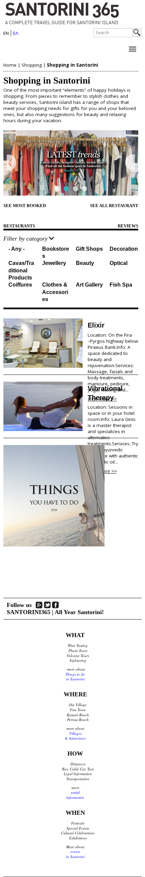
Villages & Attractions (75, 736)
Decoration (124, 249)
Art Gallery (89, 285)
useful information (75, 795)
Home (10, 65)
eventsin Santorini (75, 854)
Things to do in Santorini (75, 677)
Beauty (85, 263)
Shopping (32, 65)
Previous (12, 162)
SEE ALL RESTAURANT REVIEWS (114, 209)
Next (130, 162)
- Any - (16, 249)
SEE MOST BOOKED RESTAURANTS (24, 209)
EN (6, 33)
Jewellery (54, 263)
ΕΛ (15, 33)
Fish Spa (121, 285)
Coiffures (20, 285)
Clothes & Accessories (55, 292)
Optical (118, 263)
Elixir (96, 325)
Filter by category (25, 238)
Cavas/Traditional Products (21, 270)
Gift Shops (89, 249)
